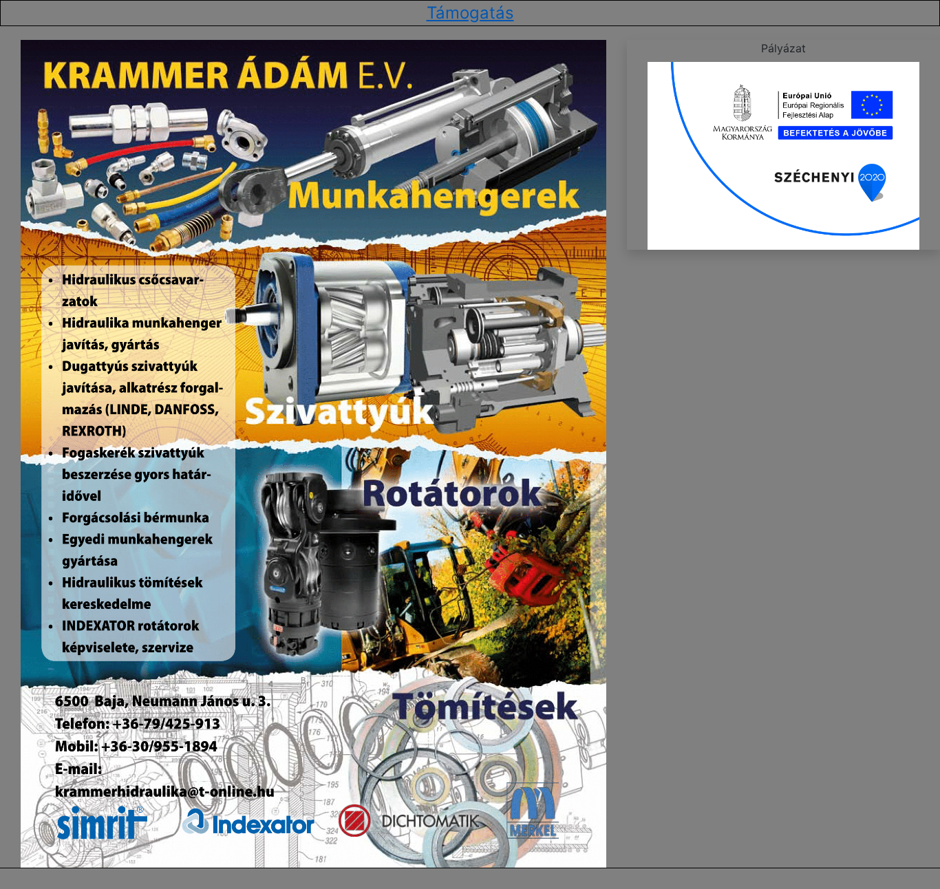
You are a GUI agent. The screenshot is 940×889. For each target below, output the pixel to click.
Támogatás (470, 13)
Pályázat (783, 48)
